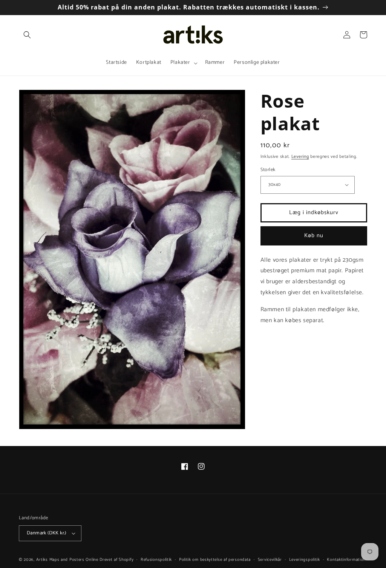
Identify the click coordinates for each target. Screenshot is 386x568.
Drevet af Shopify (116, 559)
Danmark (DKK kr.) (46, 533)
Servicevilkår (270, 559)
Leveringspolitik (304, 559)
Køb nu (313, 235)
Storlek (268, 170)
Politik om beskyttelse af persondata (215, 559)
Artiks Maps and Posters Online (67, 559)
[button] (27, 34)
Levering (300, 156)
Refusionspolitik (156, 559)
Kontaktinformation (346, 559)
